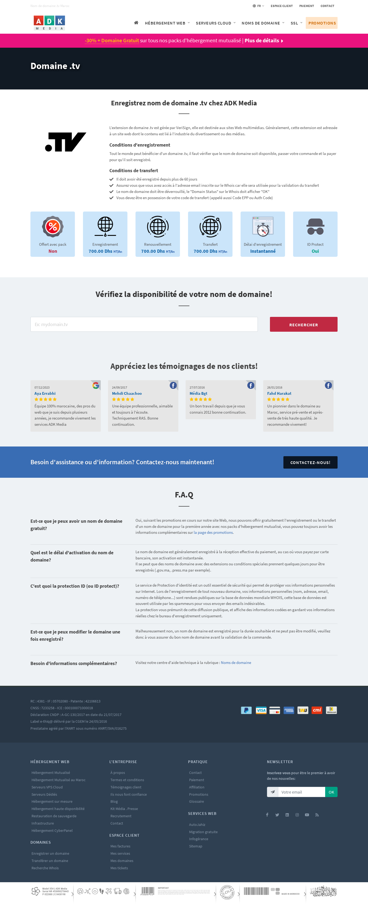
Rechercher (303, 324)
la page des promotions (213, 532)
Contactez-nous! (310, 462)
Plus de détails (262, 40)
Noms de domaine (236, 662)
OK (331, 792)
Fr (259, 6)
